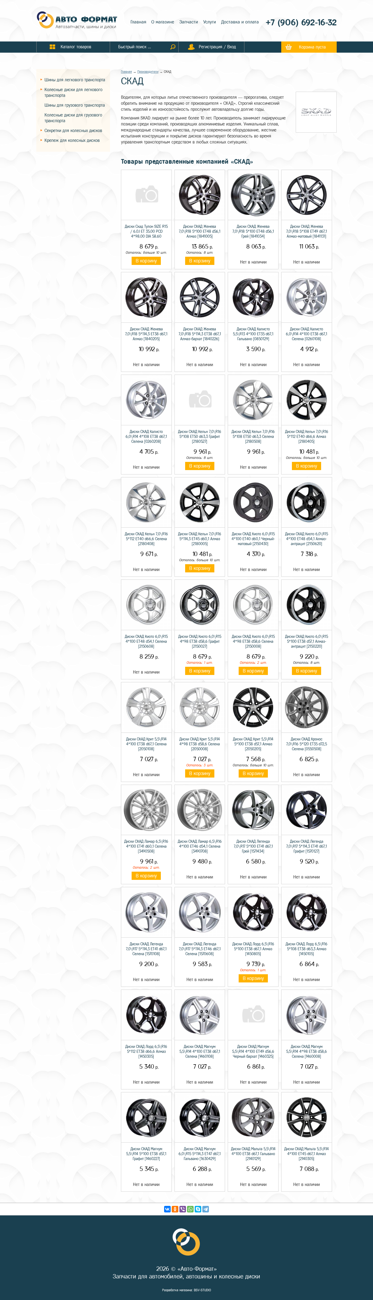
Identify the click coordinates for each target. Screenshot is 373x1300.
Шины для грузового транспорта (75, 105)
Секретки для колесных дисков (73, 130)
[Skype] (198, 1209)
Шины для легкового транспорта (75, 79)
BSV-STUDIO (202, 1290)
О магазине (162, 22)
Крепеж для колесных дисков (72, 140)
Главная (138, 22)
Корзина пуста (312, 47)
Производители (147, 71)
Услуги (209, 22)
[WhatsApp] (190, 1209)
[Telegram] (205, 1209)
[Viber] (182, 1209)
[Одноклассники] (175, 1209)
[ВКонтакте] (167, 1209)
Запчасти (188, 22)
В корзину (146, 260)
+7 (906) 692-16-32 (301, 22)
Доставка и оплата (240, 22)
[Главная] (77, 21)
